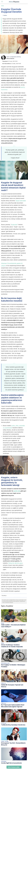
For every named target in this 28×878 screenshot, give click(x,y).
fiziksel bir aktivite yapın (15, 563)
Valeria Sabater (10, 58)
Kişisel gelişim (4, 741)
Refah (2, 623)
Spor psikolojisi (5, 663)
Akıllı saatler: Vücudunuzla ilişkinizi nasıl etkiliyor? (13, 625)
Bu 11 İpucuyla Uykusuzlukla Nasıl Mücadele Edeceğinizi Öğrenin (12, 706)
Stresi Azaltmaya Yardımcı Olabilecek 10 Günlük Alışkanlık (12, 645)
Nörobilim (3, 761)
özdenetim (14, 224)
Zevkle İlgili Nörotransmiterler (11, 763)
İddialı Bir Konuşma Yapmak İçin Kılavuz (12, 686)
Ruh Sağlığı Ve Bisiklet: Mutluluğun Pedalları (13, 666)
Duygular (3, 723)
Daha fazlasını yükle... (14, 767)
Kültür (2, 5)
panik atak (17, 491)
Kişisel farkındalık (21, 200)
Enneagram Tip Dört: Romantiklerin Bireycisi (13, 744)
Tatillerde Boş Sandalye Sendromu (13, 725)
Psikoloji (3, 683)
